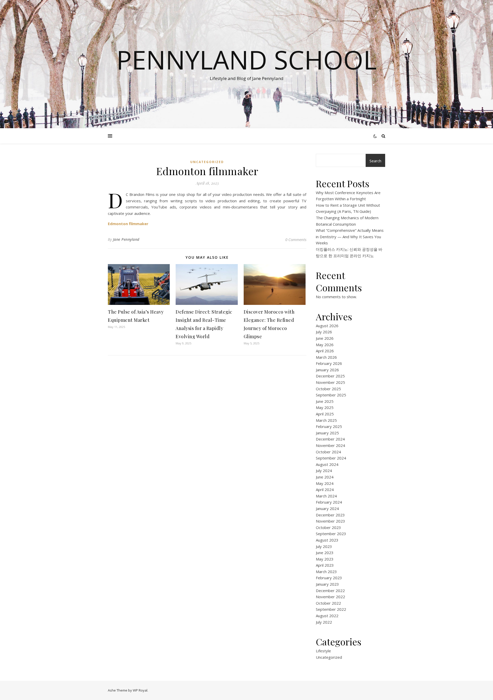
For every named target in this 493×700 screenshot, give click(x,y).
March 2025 (326, 420)
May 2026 (325, 344)
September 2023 (331, 533)
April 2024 (325, 489)
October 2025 (328, 388)
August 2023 (327, 540)
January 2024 (327, 508)
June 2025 (325, 401)
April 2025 (325, 413)
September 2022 (331, 609)
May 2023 (325, 559)
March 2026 (326, 357)
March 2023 (326, 571)
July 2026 (324, 331)
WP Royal (140, 690)
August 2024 (327, 464)
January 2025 (327, 432)
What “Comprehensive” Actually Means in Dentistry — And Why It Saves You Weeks (350, 236)
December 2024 (330, 439)
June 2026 (325, 338)
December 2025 (330, 375)
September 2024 (331, 458)
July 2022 (324, 622)
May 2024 (325, 483)
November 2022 (330, 596)
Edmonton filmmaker (128, 223)
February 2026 (329, 363)
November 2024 (330, 445)
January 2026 (327, 369)
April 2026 (325, 350)
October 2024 (328, 451)
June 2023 (325, 552)
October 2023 (328, 527)
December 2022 (330, 590)
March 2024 (326, 495)
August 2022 (327, 615)
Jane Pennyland (126, 239)
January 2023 (327, 584)
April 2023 (325, 565)
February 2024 (329, 502)
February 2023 (329, 577)
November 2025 (330, 382)
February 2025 (329, 426)
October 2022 (328, 603)
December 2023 (330, 514)
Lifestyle (323, 650)
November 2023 (330, 521)
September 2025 (331, 394)
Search (375, 160)
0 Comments (295, 239)
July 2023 (324, 546)
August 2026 (327, 325)
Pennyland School (246, 59)
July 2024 (324, 470)
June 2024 (325, 476)
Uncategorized (207, 162)
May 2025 (325, 407)
